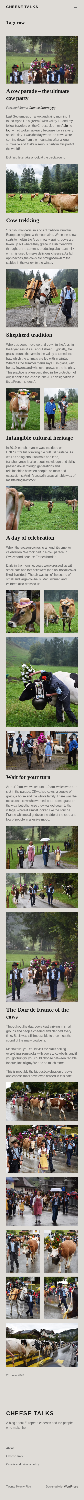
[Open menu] (75, 6)
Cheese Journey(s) (42, 108)
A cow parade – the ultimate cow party (37, 94)
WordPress (71, 1486)
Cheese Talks (22, 7)
